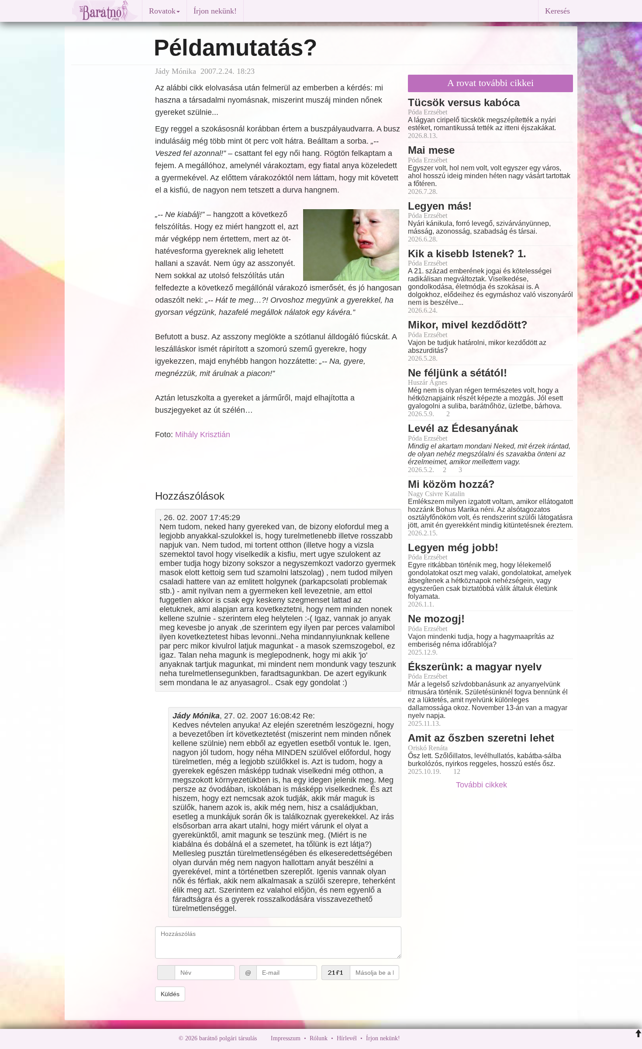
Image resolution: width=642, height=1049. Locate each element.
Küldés (170, 993)
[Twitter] (437, 1038)
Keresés (557, 11)
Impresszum (285, 1038)
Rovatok (162, 11)
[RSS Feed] (450, 1038)
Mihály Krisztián (202, 434)
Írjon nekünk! (215, 11)
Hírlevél (347, 1038)
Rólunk (319, 1038)
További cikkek (482, 784)
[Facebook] (409, 1038)
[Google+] (423, 1038)
